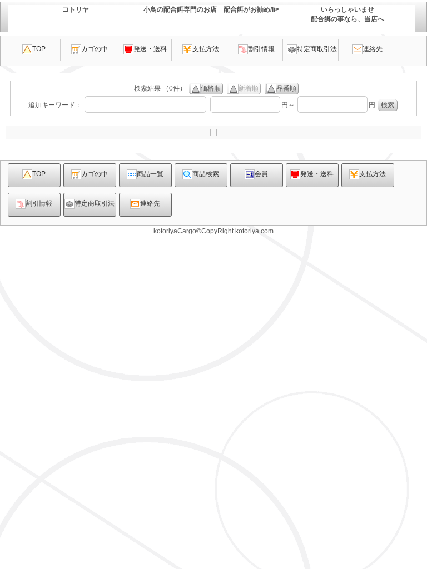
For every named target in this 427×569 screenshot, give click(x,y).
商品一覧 (150, 174)
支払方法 (205, 49)
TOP (39, 49)
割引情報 (261, 49)
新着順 (249, 88)
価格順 (211, 88)
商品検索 (205, 174)
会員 (261, 174)
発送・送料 (150, 49)
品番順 (286, 88)
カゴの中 (94, 49)
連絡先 (373, 49)
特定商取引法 (317, 49)
